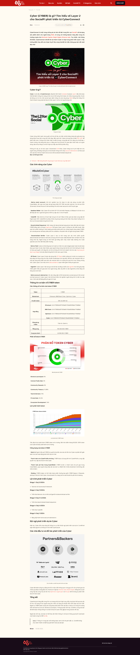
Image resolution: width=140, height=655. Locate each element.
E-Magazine (87, 3)
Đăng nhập (120, 3)
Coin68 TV (76, 3)
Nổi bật (67, 3)
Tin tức (41, 3)
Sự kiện (59, 3)
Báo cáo (51, 3)
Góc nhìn (98, 3)
